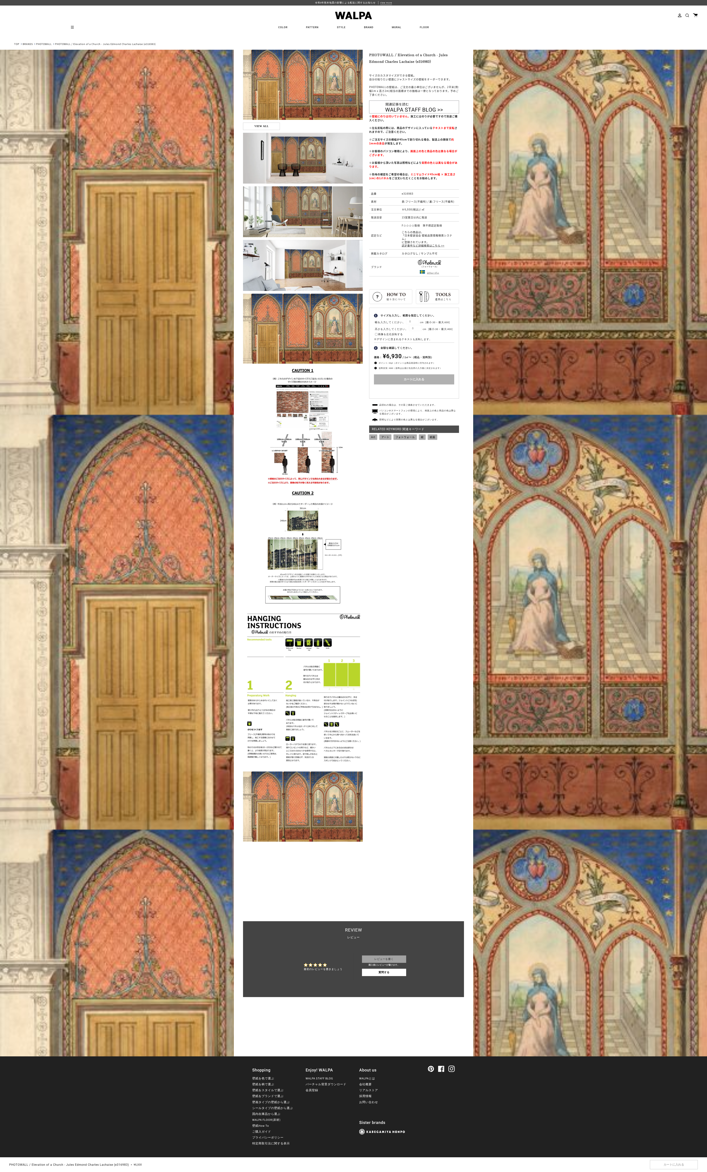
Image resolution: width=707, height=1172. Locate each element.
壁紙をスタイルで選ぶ (268, 1090)
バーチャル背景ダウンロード (326, 1084)
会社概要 (365, 1084)
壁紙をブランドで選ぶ (268, 1096)
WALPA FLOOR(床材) (266, 1120)
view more (386, 2)
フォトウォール (405, 437)
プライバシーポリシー (268, 1138)
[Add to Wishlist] (414, 390)
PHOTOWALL (44, 44)
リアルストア (368, 1090)
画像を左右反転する (390, 334)
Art (373, 437)
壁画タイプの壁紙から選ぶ (271, 1102)
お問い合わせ (368, 1102)
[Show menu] (73, 27)
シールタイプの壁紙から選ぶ (272, 1108)
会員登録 (312, 1090)
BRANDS (28, 44)
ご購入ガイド (261, 1132)
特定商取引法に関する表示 (271, 1143)
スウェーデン (433, 272)
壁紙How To (260, 1126)
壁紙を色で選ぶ (263, 1078)
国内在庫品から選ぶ (266, 1114)
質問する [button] (384, 972)
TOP (16, 44)
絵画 (432, 437)
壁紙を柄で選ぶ (263, 1084)
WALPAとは (367, 1078)
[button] (687, 15)
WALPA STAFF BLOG (319, 1078)
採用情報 (365, 1096)
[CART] (695, 15)
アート (385, 437)
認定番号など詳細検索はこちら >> (423, 245)
